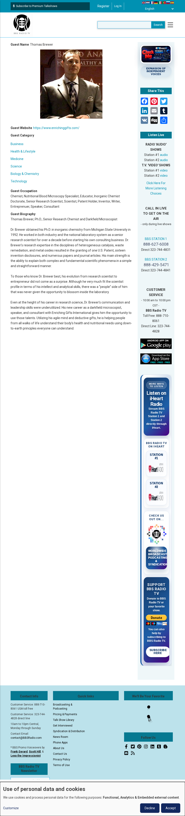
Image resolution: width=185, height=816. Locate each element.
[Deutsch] (156, 2)
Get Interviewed (62, 725)
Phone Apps (60, 742)
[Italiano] (160, 2)
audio (164, 155)
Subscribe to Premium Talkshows (36, 6)
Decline (150, 808)
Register (103, 6)
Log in (118, 6)
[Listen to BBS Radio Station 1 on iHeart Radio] (156, 468)
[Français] (152, 2)
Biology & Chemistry (25, 174)
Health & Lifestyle (23, 151)
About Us (58, 748)
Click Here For (156, 183)
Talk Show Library (63, 720)
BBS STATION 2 (156, 259)
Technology (19, 181)
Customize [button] (11, 808)
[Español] (172, 2)
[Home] (22, 24)
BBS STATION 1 (156, 239)
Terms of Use (61, 765)
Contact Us (60, 753)
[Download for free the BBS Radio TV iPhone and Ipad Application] (156, 358)
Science (16, 166)
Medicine (17, 159)
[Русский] (168, 2)
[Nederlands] (148, 2)
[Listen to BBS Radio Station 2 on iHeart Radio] (156, 496)
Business (17, 144)
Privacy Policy (61, 759)
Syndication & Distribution (69, 731)
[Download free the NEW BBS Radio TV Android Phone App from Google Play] (156, 343)
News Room (60, 736)
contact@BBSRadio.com (26, 737)
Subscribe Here (158, 652)
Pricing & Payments (65, 714)
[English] (144, 2)
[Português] (164, 2)
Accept (171, 808)
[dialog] (92, 799)
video (164, 170)
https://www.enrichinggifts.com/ (56, 128)
